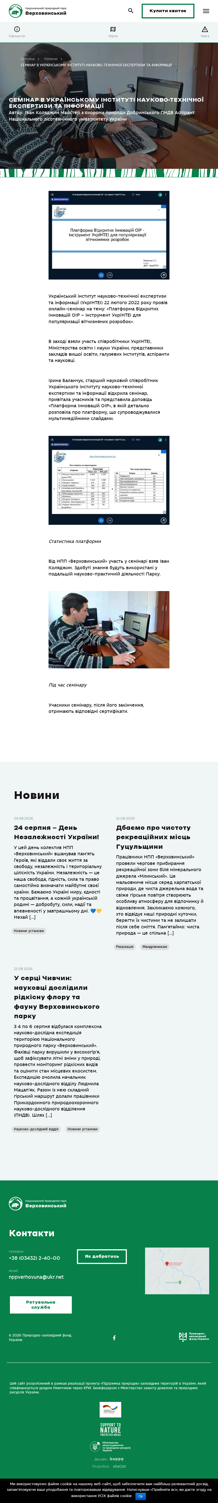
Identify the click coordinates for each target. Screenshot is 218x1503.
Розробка (109, 1466)
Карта (113, 36)
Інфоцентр (17, 36)
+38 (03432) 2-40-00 (34, 1258)
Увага (205, 36)
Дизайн (101, 1459)
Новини (51, 59)
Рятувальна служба (40, 1305)
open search (131, 10)
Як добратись (102, 1256)
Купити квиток (168, 11)
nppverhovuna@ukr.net (36, 1277)
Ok (141, 1496)
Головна (28, 59)
